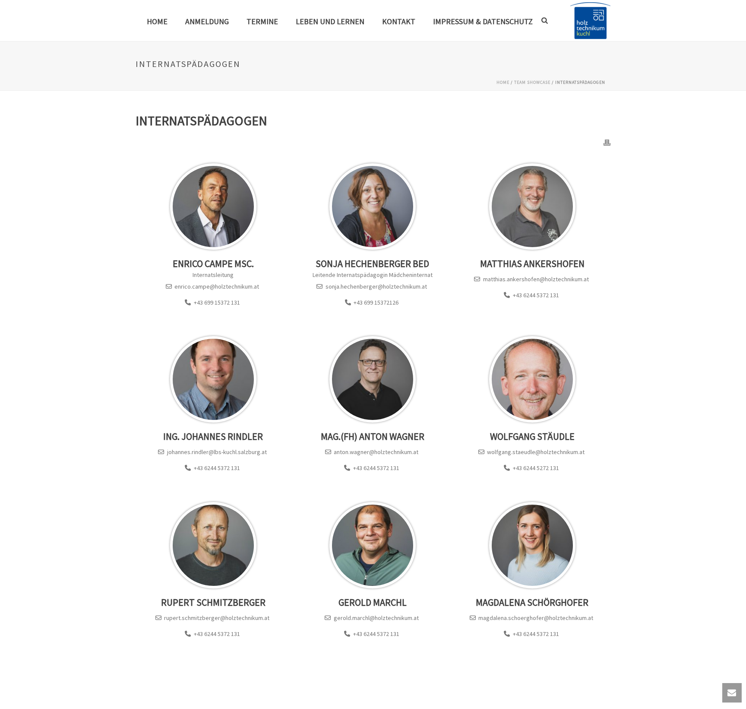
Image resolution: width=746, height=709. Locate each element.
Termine (262, 21)
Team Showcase (532, 82)
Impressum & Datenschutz (483, 21)
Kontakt (398, 21)
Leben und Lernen (330, 21)
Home (157, 21)
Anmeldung (207, 21)
